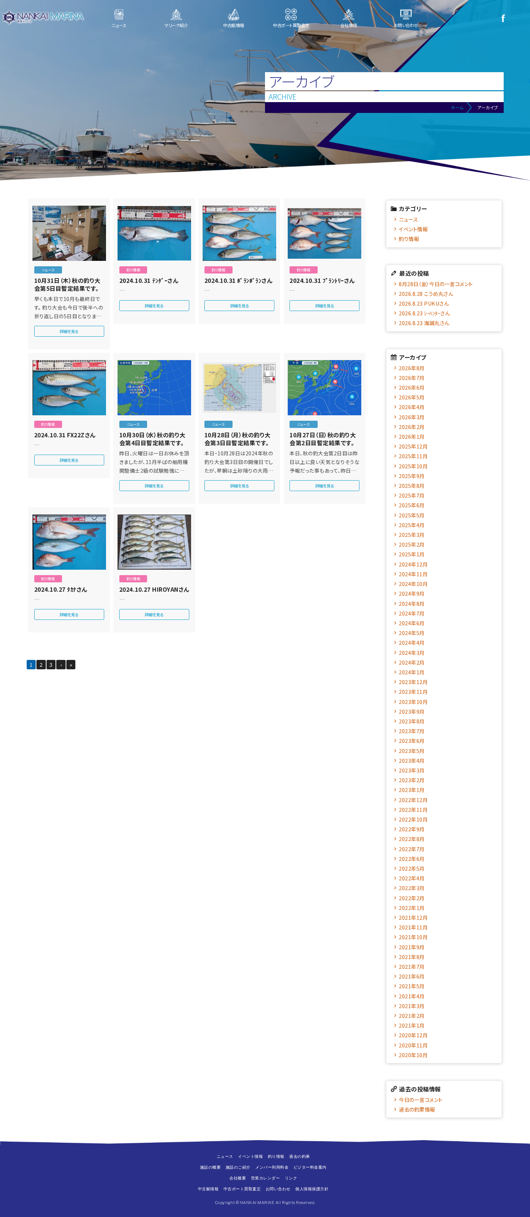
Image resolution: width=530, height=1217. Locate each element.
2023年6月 (412, 740)
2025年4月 (412, 524)
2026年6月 (412, 387)
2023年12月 (413, 681)
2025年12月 (413, 446)
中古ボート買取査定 (291, 25)
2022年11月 (413, 809)
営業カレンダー (265, 1178)
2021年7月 (412, 966)
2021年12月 (413, 917)
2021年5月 (412, 985)
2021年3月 (412, 1005)
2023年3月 (412, 770)
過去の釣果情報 (417, 1109)
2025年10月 (413, 466)
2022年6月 (412, 858)
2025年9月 (412, 475)
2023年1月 (412, 789)
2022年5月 (412, 868)
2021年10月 (413, 936)
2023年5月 (412, 750)
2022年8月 (412, 838)
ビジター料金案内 (310, 1167)
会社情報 (348, 25)
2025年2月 (412, 544)
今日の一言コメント (421, 1099)
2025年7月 (412, 495)
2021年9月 (412, 947)
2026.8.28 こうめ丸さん (426, 293)
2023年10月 (413, 701)
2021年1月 (412, 1025)
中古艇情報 (233, 25)
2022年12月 (413, 799)
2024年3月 (412, 652)
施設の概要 (210, 1167)
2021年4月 (412, 996)
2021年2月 (412, 1015)
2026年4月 (412, 406)
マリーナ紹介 (176, 25)
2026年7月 (412, 377)
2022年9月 (412, 829)
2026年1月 (412, 436)
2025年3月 (412, 534)
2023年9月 (412, 711)
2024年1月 (412, 672)
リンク (291, 1178)
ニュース (118, 25)
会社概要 (237, 1178)
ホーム (457, 107)
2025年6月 (412, 505)
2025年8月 (412, 485)
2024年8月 (412, 603)
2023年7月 (412, 730)
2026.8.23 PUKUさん (424, 303)
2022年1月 (412, 907)
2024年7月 (412, 613)
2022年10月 (413, 819)
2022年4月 (412, 878)
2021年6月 (412, 976)
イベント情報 (413, 229)
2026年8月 (412, 367)
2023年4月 (412, 760)
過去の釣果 (299, 1156)
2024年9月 (412, 593)
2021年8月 (412, 956)
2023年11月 (413, 691)
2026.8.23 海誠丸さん (424, 322)
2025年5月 (412, 515)
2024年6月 (412, 623)
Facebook (503, 18)
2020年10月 (413, 1054)
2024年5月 (412, 632)
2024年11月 (413, 573)
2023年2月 (412, 779)
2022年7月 (412, 848)
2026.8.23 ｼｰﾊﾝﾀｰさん (424, 313)
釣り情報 (409, 238)
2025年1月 (412, 554)
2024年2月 (412, 662)
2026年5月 (412, 397)
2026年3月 (412, 416)
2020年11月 (413, 1045)
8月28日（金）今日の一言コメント (436, 283)
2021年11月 (413, 927)
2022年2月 (412, 897)
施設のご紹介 (238, 1167)
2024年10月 (413, 583)
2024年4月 (412, 642)
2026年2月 (412, 426)
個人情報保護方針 (311, 1188)
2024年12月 (413, 564)
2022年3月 (412, 887)
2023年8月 (412, 721)
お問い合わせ (406, 25)
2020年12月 (413, 1035)
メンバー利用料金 (271, 1167)
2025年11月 (413, 455)
